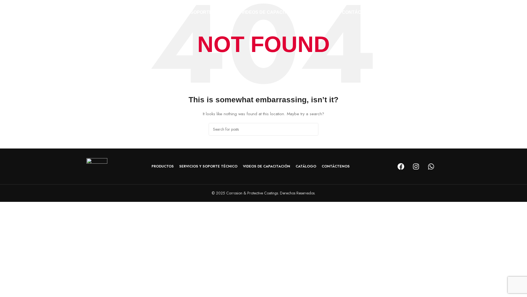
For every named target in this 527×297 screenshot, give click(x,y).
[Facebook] (401, 166)
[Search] (439, 12)
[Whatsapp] (431, 166)
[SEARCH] (312, 129)
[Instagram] (416, 166)
